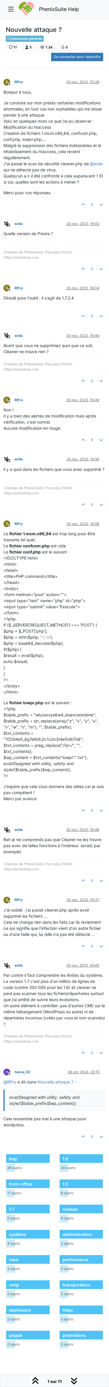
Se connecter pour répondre (77, 57)
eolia (19, 224)
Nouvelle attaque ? (55, 1081)
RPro (19, 82)
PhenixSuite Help (59, 9)
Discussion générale (26, 39)
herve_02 (23, 1072)
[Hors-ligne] (9, 223)
